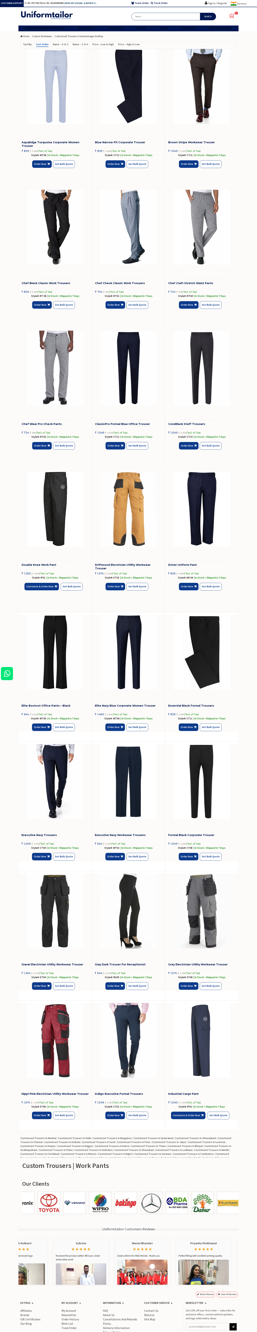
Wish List (67, 1324)
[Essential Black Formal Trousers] (201, 652)
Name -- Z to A (80, 44)
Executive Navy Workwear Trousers (120, 835)
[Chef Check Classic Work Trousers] (128, 227)
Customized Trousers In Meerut (78, 1154)
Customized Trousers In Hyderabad (153, 1138)
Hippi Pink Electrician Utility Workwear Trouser (55, 1094)
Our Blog (26, 1324)
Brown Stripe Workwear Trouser (191, 142)
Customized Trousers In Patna (56, 1150)
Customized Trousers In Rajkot (115, 1154)
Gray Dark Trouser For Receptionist (120, 964)
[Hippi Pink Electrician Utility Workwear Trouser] (55, 1040)
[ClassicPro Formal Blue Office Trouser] (128, 368)
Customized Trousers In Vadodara (93, 1150)
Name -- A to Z (60, 44)
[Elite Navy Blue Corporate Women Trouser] (128, 652)
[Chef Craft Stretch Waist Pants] (201, 227)
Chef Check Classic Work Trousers (120, 283)
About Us (109, 1315)
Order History (70, 1319)
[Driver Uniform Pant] (201, 508)
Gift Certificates (30, 1319)
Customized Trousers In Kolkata (62, 1142)
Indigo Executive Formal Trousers (119, 1094)
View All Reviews (228, 1294)
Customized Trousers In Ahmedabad (195, 1138)
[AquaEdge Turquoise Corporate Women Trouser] (55, 86)
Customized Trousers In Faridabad (39, 1154)
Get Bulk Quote (61, 167)
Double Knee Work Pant (39, 565)
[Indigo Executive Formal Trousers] (128, 1040)
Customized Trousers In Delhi (74, 1138)
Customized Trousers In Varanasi (152, 1154)
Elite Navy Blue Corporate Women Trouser (125, 705)
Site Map (149, 1319)
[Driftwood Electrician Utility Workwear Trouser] (128, 508)
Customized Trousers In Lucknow (206, 1142)
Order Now (41, 167)
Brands (24, 1315)
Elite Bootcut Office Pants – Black (45, 705)
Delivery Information (116, 1328)
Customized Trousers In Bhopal (185, 1146)
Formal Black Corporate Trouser (191, 835)
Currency (241, 3)
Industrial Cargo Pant (183, 1094)
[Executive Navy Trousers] (55, 781)
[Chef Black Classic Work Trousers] (55, 227)
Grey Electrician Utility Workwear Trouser (198, 964)
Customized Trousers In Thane (148, 1146)
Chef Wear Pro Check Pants (42, 424)
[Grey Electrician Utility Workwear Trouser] (201, 911)
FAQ (105, 1311)
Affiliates (26, 1311)
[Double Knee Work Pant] (55, 508)
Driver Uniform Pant (182, 565)
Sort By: (27, 44)
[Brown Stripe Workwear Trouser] (201, 86)
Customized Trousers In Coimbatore (193, 1154)
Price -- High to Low (129, 44)
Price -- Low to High (103, 44)
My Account (69, 1311)
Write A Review (207, 1294)
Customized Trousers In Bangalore (112, 1138)
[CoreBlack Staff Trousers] (201, 368)
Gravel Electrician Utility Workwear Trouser (52, 964)
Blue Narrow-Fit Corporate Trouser (120, 142)
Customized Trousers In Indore (112, 1146)
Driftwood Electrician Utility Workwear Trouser (123, 566)
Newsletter (69, 1315)
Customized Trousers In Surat (98, 1142)
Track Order (69, 1328)
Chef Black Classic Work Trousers (46, 283)
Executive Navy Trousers (39, 835)
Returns (149, 1315)
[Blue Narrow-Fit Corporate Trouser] (128, 86)
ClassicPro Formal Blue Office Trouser (122, 424)
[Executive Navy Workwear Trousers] (128, 781)
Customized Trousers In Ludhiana (173, 1150)
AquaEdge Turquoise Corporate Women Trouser (50, 144)
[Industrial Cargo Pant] (201, 1040)
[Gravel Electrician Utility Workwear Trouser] (55, 911)
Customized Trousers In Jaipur (169, 1142)
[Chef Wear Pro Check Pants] (55, 368)
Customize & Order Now (41, 590)
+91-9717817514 (35, 3)
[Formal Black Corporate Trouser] (201, 781)
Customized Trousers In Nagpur (75, 1146)
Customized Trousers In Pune (133, 1142)
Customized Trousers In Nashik (211, 1150)
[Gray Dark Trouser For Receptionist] (128, 911)
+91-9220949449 (54, 3)
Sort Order (42, 44)
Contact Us (151, 1311)
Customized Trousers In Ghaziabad (134, 1150)
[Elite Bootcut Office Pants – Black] (55, 652)
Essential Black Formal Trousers (191, 705)
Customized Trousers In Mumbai (38, 1138)
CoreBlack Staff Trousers (186, 424)
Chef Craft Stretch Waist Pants (190, 283)
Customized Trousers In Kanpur (38, 1146)
